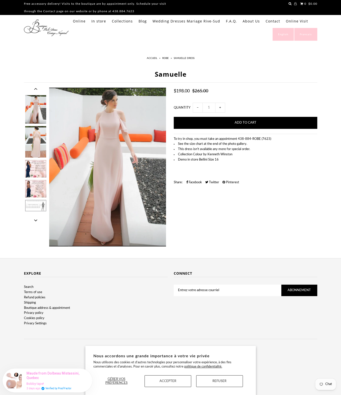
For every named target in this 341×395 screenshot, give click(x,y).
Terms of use (33, 292)
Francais (306, 34)
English (283, 34)
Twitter (213, 182)
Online (79, 21)
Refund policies (34, 297)
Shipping (30, 302)
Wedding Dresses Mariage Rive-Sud (186, 21)
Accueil (152, 58)
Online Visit (297, 21)
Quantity (182, 107)
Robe (165, 58)
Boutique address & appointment (47, 308)
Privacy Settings (35, 323)
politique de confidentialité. (203, 366)
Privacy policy (33, 313)
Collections (122, 21)
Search (28, 287)
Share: (178, 182)
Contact (273, 21)
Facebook (195, 182)
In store (98, 21)
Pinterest (232, 182)
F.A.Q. (231, 21)
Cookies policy (34, 318)
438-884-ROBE (249, 139)
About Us (251, 21)
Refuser (219, 381)
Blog (143, 21)
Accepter (168, 381)
